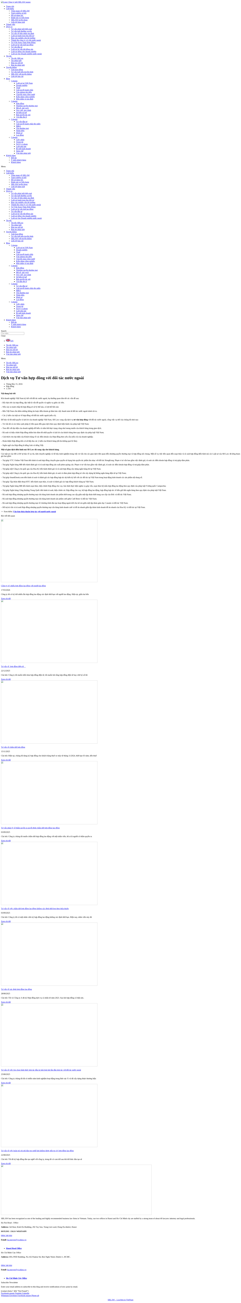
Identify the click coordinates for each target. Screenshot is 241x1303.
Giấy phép (20, 140)
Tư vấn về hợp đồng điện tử (13, 666)
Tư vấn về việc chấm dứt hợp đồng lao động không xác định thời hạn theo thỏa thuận (35, 908)
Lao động (20, 135)
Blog (8, 79)
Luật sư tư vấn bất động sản (22, 49)
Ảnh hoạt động (17, 70)
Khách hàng (11, 155)
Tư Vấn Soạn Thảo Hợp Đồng (23, 42)
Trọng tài (19, 142)
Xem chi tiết (6, 598)
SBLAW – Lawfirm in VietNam (120, 1300)
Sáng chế (19, 151)
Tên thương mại (22, 128)
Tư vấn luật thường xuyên (21, 31)
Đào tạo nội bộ (17, 63)
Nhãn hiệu (20, 131)
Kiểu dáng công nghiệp (25, 97)
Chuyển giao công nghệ (25, 94)
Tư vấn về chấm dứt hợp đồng (13, 747)
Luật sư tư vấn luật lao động (22, 45)
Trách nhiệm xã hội (18, 13)
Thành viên (10, 24)
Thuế (18, 88)
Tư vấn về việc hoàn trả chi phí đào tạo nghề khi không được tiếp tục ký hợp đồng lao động (37, 1151)
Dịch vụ (9, 27)
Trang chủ (10, 6)
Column (14, 81)
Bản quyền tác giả (23, 115)
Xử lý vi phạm (22, 144)
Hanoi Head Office (14, 1248)
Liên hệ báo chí (17, 76)
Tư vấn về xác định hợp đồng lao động (16, 989)
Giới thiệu (10, 9)
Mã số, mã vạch (22, 108)
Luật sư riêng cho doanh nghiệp (23, 51)
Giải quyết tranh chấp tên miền (28, 124)
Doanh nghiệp (21, 85)
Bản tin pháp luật (18, 65)
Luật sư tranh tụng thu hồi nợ (22, 36)
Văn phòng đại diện (24, 92)
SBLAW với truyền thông (21, 74)
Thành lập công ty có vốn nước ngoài (26, 40)
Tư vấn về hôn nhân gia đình (22, 33)
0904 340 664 (6, 1235)
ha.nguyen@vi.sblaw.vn (16, 1240)
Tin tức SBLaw (17, 58)
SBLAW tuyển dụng (19, 20)
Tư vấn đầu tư (16, 47)
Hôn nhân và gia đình (24, 99)
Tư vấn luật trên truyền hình (22, 72)
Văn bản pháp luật (23, 153)
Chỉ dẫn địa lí (21, 117)
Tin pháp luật (16, 60)
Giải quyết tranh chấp (24, 90)
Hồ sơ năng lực (17, 15)
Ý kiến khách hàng (18, 160)
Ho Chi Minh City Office (16, 1278)
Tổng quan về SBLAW (20, 11)
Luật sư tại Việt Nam (24, 83)
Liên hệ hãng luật (18, 22)
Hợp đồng (20, 103)
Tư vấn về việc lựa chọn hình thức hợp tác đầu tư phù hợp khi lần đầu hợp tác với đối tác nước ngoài (41, 1070)
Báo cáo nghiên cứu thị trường (23, 38)
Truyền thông (11, 67)
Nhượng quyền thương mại (27, 106)
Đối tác (14, 158)
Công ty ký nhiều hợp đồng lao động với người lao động (23, 586)
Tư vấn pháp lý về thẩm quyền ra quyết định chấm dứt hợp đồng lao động (30, 828)
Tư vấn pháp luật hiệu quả (21, 29)
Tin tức (9, 56)
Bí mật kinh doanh (23, 149)
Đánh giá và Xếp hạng (20, 18)
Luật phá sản (21, 146)
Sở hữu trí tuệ (21, 112)
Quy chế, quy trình (23, 110)
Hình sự (19, 133)
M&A (18, 126)
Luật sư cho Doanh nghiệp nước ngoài (26, 54)
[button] (120, 166)
